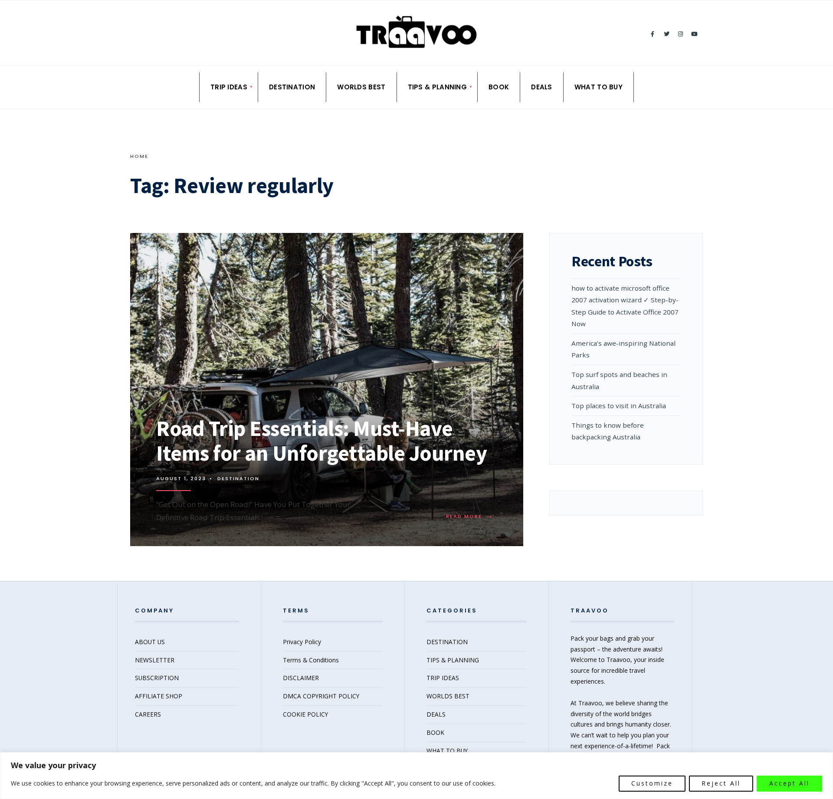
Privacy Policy (302, 642)
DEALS (541, 87)
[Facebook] (652, 34)
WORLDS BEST (361, 87)
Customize (652, 783)
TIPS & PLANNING (437, 87)
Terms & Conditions (311, 660)
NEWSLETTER (154, 660)
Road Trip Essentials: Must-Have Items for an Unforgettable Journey (321, 441)
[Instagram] (680, 34)
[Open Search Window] (136, 33)
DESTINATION (292, 87)
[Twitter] (666, 34)
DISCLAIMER (301, 678)
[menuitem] (228, 87)
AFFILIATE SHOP (158, 696)
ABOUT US (150, 642)
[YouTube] (694, 34)
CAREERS (148, 714)
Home (139, 156)
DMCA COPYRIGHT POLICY (321, 696)
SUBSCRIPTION (157, 678)
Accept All (789, 783)
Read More (471, 516)
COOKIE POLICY (305, 714)
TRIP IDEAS (228, 87)
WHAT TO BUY (598, 87)
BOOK (499, 87)
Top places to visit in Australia (619, 405)
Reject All (721, 783)
